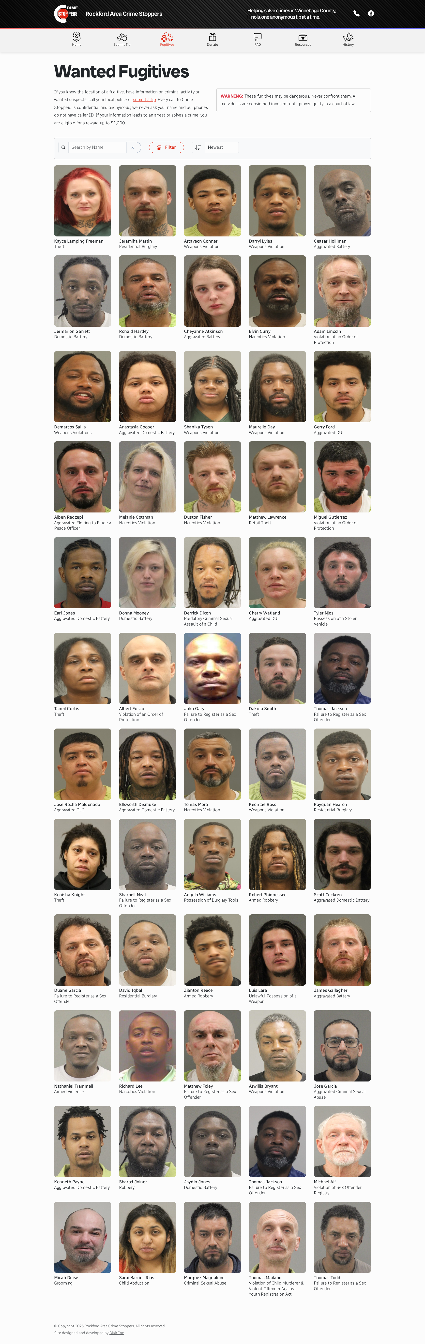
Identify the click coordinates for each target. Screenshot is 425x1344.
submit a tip (144, 99)
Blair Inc (116, 1332)
